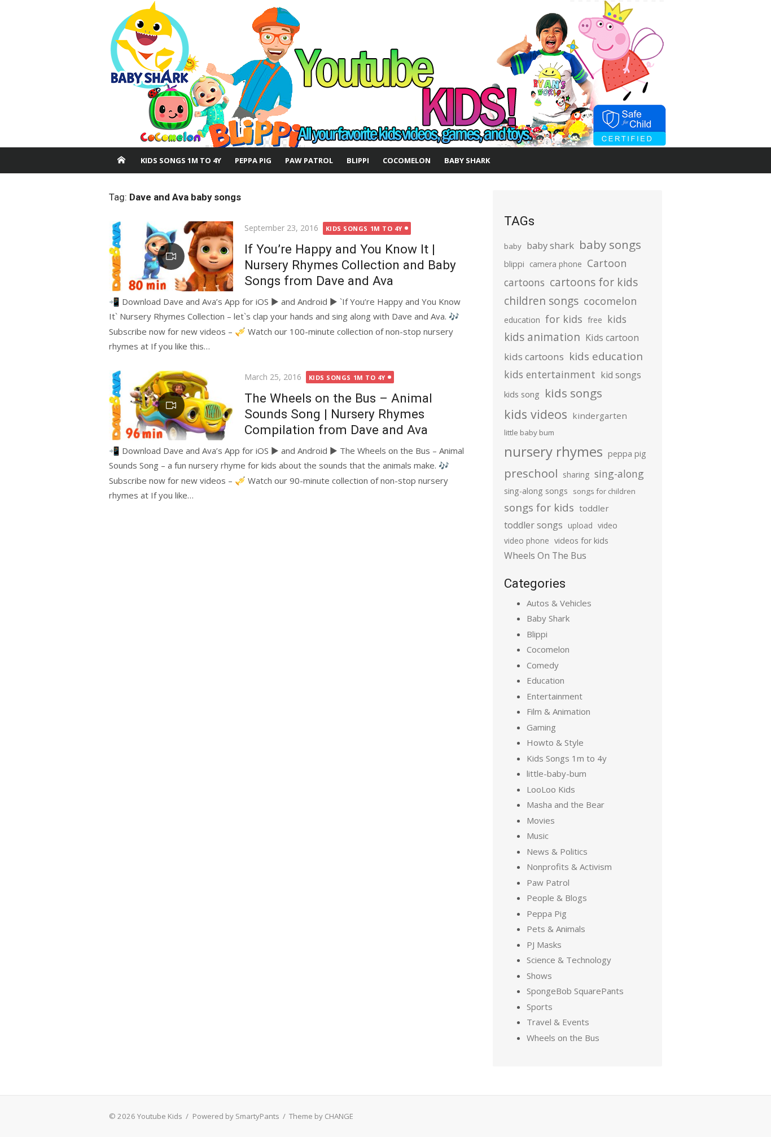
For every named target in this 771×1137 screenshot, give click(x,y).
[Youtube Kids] (385, 74)
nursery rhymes (553, 451)
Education (545, 680)
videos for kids (581, 540)
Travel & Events (558, 1021)
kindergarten (599, 415)
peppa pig (627, 453)
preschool (531, 473)
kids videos (535, 414)
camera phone (555, 264)
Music (538, 835)
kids (617, 319)
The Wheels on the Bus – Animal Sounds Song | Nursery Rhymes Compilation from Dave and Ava (338, 414)
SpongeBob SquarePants (575, 990)
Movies (541, 820)
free (595, 319)
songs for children (604, 491)
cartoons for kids (594, 282)
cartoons (524, 282)
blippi (514, 264)
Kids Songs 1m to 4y (181, 160)
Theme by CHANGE (321, 1116)
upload (580, 525)
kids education (606, 356)
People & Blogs (557, 897)
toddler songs (533, 525)
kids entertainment (549, 374)
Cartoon (607, 263)
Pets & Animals (556, 928)
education (522, 319)
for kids (563, 319)
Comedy (543, 665)
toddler (594, 508)
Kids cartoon (612, 337)
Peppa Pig (253, 160)
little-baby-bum (556, 773)
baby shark (550, 245)
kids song (522, 394)
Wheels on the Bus (563, 1037)
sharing (576, 474)
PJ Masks (544, 944)
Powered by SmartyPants (235, 1116)
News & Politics (557, 851)
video (607, 525)
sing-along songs (536, 491)
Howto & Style (555, 742)
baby (513, 246)
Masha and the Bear (565, 804)
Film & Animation (558, 711)
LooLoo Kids (551, 789)
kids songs (573, 393)
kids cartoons (534, 356)
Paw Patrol (309, 160)
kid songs (621, 375)
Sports (540, 1006)
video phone (526, 540)
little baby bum (529, 432)
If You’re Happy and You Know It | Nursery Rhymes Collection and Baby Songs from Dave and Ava (350, 265)
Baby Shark (467, 160)
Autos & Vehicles (559, 603)
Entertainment (554, 696)
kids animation (542, 337)
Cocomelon (407, 160)
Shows (539, 975)
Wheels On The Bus (545, 555)
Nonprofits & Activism (569, 866)
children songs (541, 300)
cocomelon (610, 301)
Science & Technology (569, 959)
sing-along (619, 473)
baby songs (610, 244)
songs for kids (539, 507)
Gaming (541, 727)
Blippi (358, 160)
